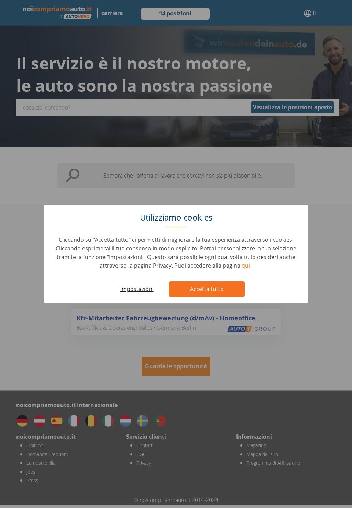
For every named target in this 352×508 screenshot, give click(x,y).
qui (246, 265)
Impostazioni (137, 289)
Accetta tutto (207, 289)
